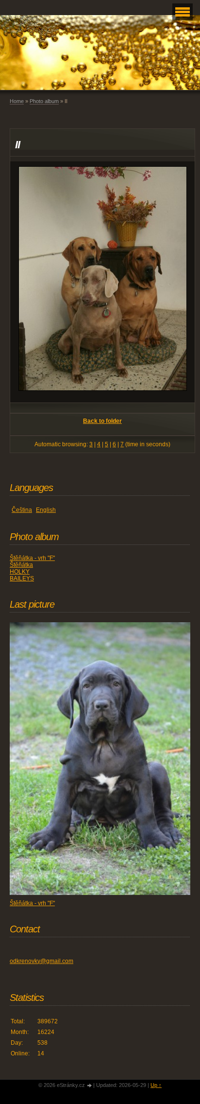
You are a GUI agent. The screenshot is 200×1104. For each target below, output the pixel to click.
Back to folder (102, 421)
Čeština (22, 510)
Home (17, 101)
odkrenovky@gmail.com (41, 961)
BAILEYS (22, 578)
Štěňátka (21, 564)
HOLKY (20, 571)
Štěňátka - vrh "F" (32, 558)
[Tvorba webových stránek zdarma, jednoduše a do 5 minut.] (89, 1086)
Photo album (44, 101)
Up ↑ (156, 1085)
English (46, 510)
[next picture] (179, 282)
